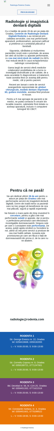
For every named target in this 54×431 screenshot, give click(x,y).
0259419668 (22, 342)
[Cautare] (44, 5)
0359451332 (22, 388)
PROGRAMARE (28, 12)
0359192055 (36, 342)
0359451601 (22, 411)
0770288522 (36, 411)
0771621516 (36, 388)
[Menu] (48, 5)
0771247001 (36, 365)
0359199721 (22, 365)
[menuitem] (44, 5)
